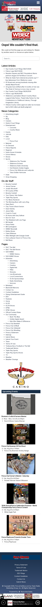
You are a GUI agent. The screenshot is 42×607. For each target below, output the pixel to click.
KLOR (8, 303)
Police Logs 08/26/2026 (14, 94)
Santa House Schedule (13, 152)
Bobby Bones (10, 231)
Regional (9, 150)
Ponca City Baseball (13, 324)
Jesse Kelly (10, 211)
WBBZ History (15, 254)
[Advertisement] (21, 8)
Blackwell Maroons (12, 288)
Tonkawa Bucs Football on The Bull (18, 346)
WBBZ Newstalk (11, 229)
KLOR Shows (10, 306)
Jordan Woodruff (11, 189)
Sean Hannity (10, 209)
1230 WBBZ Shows (12, 256)
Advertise (9, 258)
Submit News (10, 337)
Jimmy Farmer (11, 186)
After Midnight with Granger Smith (17, 236)
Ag (7, 116)
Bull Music (9, 240)
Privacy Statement (12, 332)
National (8, 143)
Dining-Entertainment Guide (15, 294)
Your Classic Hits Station (14, 195)
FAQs (11, 270)
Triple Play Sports (12, 197)
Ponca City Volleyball (13, 328)
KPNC (8, 308)
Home (8, 301)
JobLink (8, 134)
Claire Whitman (11, 233)
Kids (7, 137)
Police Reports (11, 148)
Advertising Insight (12, 114)
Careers (8, 121)
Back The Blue (15, 317)
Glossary (13, 272)
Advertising (14, 261)
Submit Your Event (12, 339)
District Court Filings (13, 123)
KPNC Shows (10, 310)
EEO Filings (21, 573)
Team (8, 341)
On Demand (10, 145)
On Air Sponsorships (17, 279)
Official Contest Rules (13, 312)
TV (7, 355)
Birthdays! (9, 285)
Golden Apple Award (17, 319)
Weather (9, 357)
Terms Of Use (10, 344)
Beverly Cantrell (11, 184)
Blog (7, 119)
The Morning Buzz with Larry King (17, 202)
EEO (7, 297)
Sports (8, 159)
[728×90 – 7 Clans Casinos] (21, 596)
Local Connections (16, 276)
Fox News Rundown (13, 200)
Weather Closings (12, 359)
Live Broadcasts (15, 274)
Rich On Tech (10, 218)
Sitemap (8, 335)
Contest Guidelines (12, 292)
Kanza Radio (10, 224)
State (7, 175)
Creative (13, 265)
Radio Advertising (16, 281)
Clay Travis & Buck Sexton (15, 206)
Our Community (11, 315)
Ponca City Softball (12, 326)
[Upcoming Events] (21, 404)
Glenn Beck (10, 204)
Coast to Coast (11, 213)
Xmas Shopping (11, 177)
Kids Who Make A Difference (20, 321)
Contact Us (10, 290)
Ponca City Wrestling (13, 330)
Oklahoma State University (19, 166)
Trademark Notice (12, 348)
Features (9, 299)
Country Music (15, 130)
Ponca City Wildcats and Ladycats (22, 170)
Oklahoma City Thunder (18, 161)
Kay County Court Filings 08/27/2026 (18, 69)
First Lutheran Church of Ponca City (18, 238)
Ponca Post (14, 141)
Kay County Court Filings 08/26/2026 (18, 91)
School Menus (11, 154)
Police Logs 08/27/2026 (14, 71)
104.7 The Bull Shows (13, 249)
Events (8, 132)
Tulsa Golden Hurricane (18, 172)
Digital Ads (13, 267)
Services (13, 283)
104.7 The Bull (10, 247)
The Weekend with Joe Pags (16, 220)
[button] (38, 2)
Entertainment (10, 125)
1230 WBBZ (10, 252)
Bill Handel (9, 222)
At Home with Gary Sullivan (15, 215)
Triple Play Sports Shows (14, 353)
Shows (8, 157)
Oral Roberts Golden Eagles (19, 168)
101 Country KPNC (12, 191)
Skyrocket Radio (26, 592)
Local (7, 139)
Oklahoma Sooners (16, 163)
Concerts (13, 128)
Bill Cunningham (11, 227)
